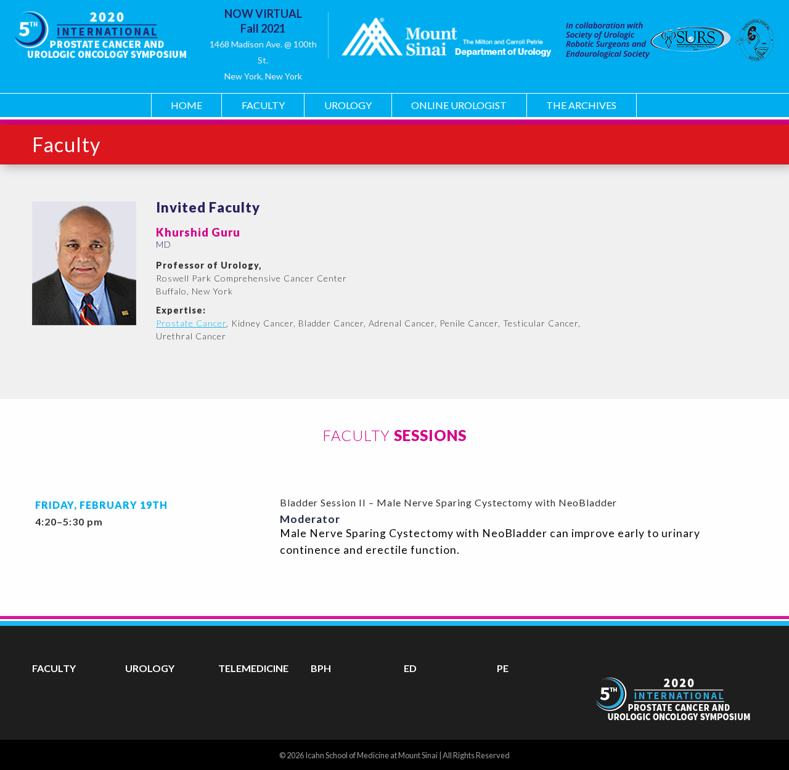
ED (410, 668)
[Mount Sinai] (446, 39)
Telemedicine (253, 668)
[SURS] (662, 39)
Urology (348, 105)
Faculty (263, 105)
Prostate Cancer (191, 323)
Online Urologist (459, 105)
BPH (321, 668)
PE (503, 668)
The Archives (581, 105)
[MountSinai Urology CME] (100, 30)
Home (186, 105)
